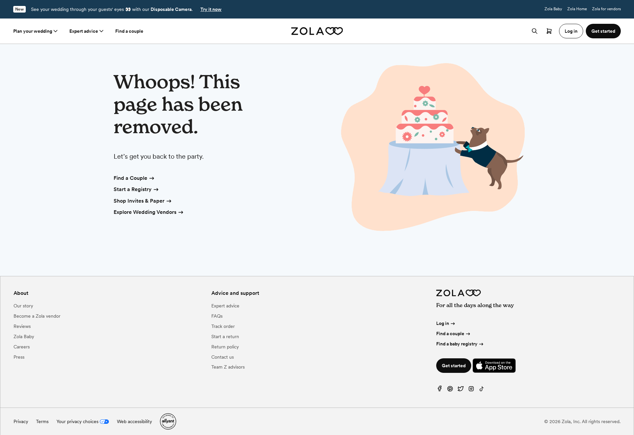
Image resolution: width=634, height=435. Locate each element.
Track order (223, 326)
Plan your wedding (32, 31)
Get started (454, 365)
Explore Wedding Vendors (145, 212)
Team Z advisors (228, 367)
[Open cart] (549, 31)
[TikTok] (481, 390)
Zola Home (577, 9)
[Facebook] (439, 390)
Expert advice (83, 31)
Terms (42, 421)
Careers (22, 346)
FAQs (217, 316)
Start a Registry (133, 189)
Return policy (225, 346)
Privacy (21, 421)
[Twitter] (460, 390)
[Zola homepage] (317, 31)
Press (19, 357)
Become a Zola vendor (37, 316)
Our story (23, 305)
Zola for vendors (606, 9)
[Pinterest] (450, 390)
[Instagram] (471, 390)
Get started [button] (603, 31)
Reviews (22, 326)
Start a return (225, 336)
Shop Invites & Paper (139, 201)
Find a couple (129, 31)
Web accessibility (134, 421)
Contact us (222, 357)
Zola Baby (553, 9)
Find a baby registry (456, 343)
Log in (442, 323)
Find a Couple (130, 178)
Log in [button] (571, 31)
